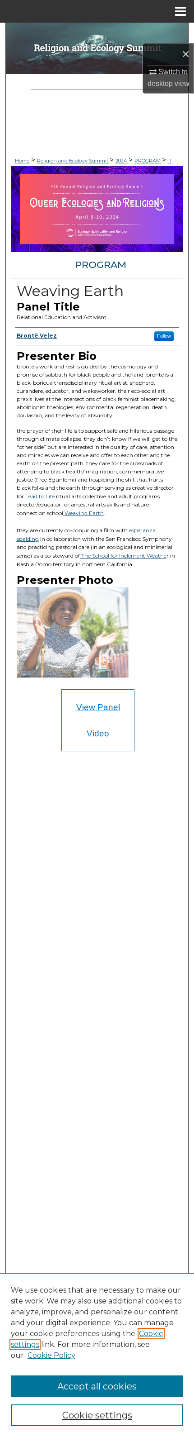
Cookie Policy (51, 1355)
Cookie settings (97, 1415)
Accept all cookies (97, 1386)
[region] (97, 1355)
